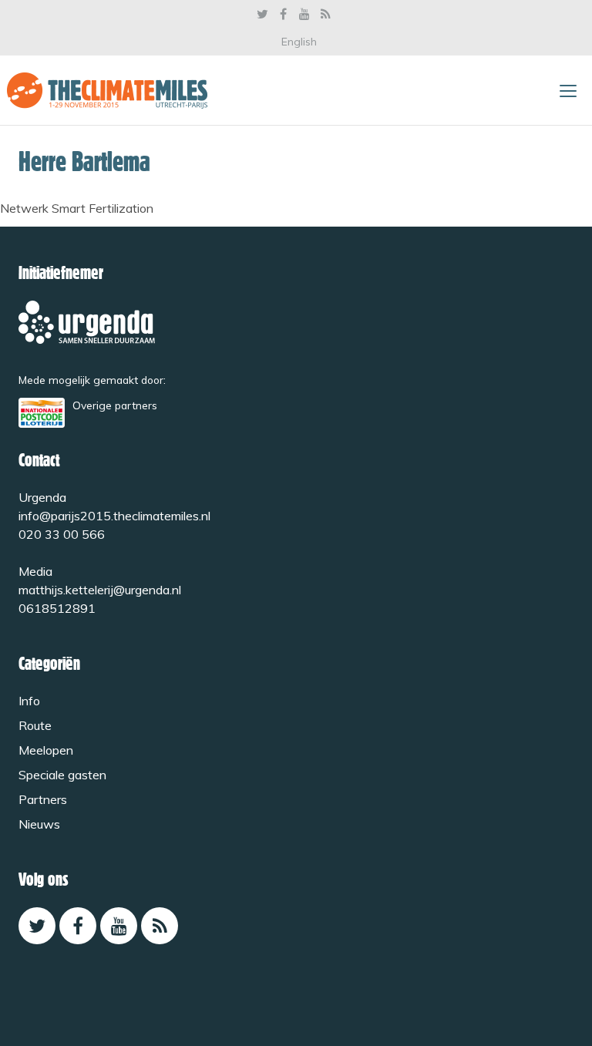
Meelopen (45, 750)
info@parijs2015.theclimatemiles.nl (114, 515)
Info (29, 700)
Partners (42, 799)
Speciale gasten (62, 774)
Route (35, 725)
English (299, 42)
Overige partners (114, 405)
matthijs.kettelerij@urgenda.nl (99, 589)
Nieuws (39, 824)
